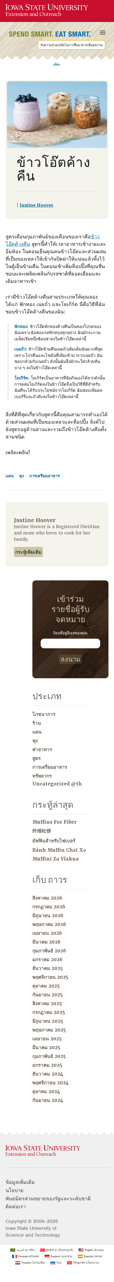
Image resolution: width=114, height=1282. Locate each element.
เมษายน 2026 (47, 933)
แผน (10, 476)
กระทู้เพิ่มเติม (28, 552)
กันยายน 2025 (47, 995)
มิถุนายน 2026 (47, 915)
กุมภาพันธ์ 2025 (49, 1056)
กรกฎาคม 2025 (48, 1012)
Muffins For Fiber (54, 822)
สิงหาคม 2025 (47, 1003)
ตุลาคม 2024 (46, 1091)
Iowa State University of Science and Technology (33, 1231)
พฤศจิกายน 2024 (50, 1083)
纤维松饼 (41, 831)
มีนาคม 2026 (46, 942)
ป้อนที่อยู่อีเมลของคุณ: (70, 633)
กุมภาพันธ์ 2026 (49, 951)
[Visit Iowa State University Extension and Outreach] (57, 1151)
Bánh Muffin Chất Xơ (59, 850)
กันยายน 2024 (47, 1100)
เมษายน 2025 (47, 1039)
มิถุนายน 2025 (47, 1021)
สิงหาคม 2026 (47, 898)
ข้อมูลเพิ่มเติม (20, 1182)
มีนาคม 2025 (46, 1047)
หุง (22, 476)
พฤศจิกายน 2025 (50, 977)
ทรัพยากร (42, 776)
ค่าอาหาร (42, 749)
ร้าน (36, 723)
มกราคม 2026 (47, 959)
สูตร (36, 758)
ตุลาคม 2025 (46, 986)
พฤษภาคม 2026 (49, 924)
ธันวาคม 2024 (47, 1074)
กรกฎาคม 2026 (48, 907)
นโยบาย (15, 1190)
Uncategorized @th (57, 784)
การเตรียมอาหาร (44, 476)
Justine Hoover (36, 205)
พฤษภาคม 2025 (49, 1030)
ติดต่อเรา (16, 1207)
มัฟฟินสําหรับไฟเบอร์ (53, 841)
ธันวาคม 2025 (47, 968)
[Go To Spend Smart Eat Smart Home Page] (47, 10)
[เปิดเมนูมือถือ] (102, 32)
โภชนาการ (43, 714)
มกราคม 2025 (47, 1065)
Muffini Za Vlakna (55, 859)
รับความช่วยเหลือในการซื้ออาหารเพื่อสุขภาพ (71, 45)
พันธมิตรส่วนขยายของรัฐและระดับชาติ (48, 1199)
